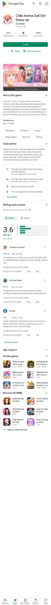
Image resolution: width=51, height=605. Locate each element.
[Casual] (37, 131)
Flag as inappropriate (15, 429)
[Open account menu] (46, 4)
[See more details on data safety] (12, 197)
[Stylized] (26, 137)
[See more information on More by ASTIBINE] (46, 393)
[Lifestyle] (24, 131)
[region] (25, 34)
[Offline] (39, 137)
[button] (27, 36)
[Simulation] (10, 131)
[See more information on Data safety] (46, 144)
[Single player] (11, 137)
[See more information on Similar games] (46, 356)
